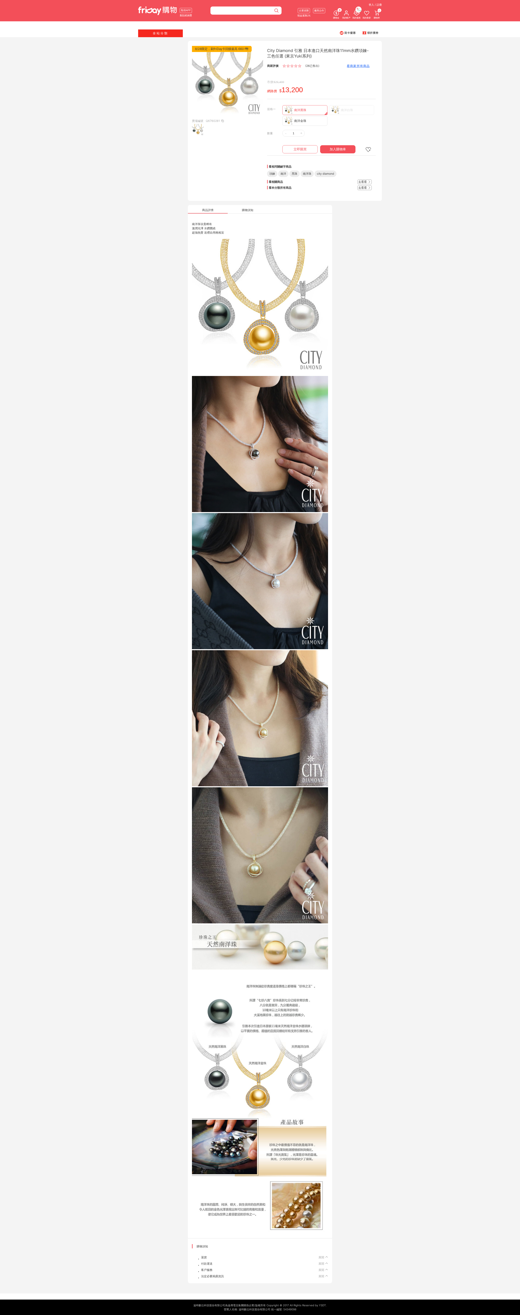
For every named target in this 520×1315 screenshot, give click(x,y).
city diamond (325, 173)
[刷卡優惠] (347, 32)
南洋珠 (307, 173)
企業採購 (304, 10)
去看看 (363, 181)
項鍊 (272, 173)
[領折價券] (370, 32)
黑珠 (294, 173)
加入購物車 (338, 149)
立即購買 (300, 149)
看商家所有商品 (358, 66)
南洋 (283, 173)
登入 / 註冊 (375, 4)
